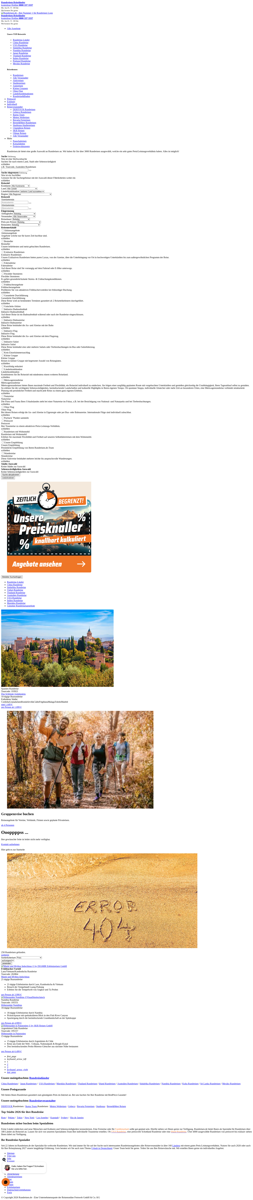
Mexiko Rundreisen (231, 1083)
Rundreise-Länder (15, 582)
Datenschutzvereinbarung (19, 1190)
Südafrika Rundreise (16, 587)
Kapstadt (54, 1117)
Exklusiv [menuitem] (11, 101)
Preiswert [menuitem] (11, 99)
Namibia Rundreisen (171, 1083)
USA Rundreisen (47, 1083)
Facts (9, 1192)
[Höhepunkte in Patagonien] (27, 1025)
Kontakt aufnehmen (10, 844)
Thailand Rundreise (16, 592)
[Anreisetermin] (30, 203)
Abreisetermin (7, 205)
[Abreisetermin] (30, 208)
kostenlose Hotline (17, 5)
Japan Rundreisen (28, 1083)
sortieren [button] (5, 955)
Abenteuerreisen (14, 1176)
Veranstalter (6, 216)
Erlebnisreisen (13, 1187)
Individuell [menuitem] (12, 104)
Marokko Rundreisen (66, 1083)
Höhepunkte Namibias (11, 1005)
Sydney (64, 1117)
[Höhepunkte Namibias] (23, 997)
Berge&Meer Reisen (116, 1106)
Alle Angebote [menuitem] (13, 28)
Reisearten (6, 224)
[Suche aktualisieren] (30, 170)
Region (4, 194)
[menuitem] (18, 75)
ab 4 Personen (7, 825)
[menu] (126, 90)
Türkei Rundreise (15, 590)
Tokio (19, 1117)
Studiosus (100, 1106)
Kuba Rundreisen (190, 1083)
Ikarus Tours (31, 1106)
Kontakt (10, 1161)
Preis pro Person (8, 222)
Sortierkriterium (8, 957)
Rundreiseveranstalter (42, 1100)
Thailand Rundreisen (87, 1083)
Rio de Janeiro (77, 1117)
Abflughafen (7, 213)
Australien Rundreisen (127, 1083)
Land (3, 188)
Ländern (176, 1145)
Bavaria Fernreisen (85, 1106)
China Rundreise (15, 584)
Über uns (11, 1156)
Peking (11, 1117)
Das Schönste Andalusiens (13, 694)
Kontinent (5, 186)
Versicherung (13, 1174)
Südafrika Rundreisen (150, 1083)
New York (29, 1117)
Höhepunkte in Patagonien (13, 1033)
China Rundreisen (9, 1083)
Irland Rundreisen (107, 1083)
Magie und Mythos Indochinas (15, 976)
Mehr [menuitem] (9, 138)
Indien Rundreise (15, 600)
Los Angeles (42, 1117)
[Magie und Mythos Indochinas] (34, 966)
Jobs (9, 1158)
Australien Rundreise (17, 595)
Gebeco (71, 1106)
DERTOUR (7, 1106)
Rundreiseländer (39, 1077)
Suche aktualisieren (10, 475)
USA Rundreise (14, 598)
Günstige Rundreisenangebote (21, 606)
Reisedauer (6, 219)
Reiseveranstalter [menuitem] (15, 107)
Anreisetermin (7, 199)
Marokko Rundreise (16, 603)
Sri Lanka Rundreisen (210, 1083)
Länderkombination (10, 191)
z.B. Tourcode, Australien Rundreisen (18, 167)
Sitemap (10, 1153)
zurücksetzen (8, 478)
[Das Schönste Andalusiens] (57, 686)
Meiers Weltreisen (58, 1106)
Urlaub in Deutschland (101, 1148)
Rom (3, 1117)
